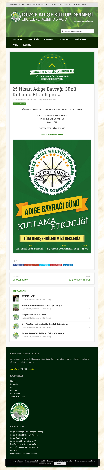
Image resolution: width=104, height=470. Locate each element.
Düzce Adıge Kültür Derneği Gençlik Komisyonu (39, 99)
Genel (12, 387)
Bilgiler (13, 381)
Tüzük (29, 5)
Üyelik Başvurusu (38, 5)
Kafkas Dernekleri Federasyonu (23, 454)
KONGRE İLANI (28, 296)
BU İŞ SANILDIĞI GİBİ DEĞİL (80, 280)
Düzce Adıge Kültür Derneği (41, 299)
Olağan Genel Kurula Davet (34, 314)
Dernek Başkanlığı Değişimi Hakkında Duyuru (43, 333)
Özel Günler (15, 394)
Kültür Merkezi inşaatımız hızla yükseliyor (42, 305)
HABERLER (49, 39)
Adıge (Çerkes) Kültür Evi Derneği (24, 435)
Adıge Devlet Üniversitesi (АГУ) (23, 441)
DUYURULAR (64, 39)
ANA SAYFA (17, 39)
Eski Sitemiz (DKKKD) (79, 5)
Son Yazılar (19, 291)
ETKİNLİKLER (80, 39)
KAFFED (23, 369)
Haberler (14, 391)
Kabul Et (60, 463)
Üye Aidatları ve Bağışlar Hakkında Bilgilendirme (45, 324)
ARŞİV (15, 45)
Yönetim (21, 5)
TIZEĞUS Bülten (51, 5)
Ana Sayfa (13, 5)
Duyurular (14, 384)
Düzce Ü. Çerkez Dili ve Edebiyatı (24, 447)
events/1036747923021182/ (52, 135)
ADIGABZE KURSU (20, 280)
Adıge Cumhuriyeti (18, 438)
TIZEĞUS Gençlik (64, 5)
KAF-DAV (14, 450)
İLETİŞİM (27, 45)
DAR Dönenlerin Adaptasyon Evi (23, 444)
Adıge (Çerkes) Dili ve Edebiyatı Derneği (26, 432)
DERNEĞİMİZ (33, 39)
